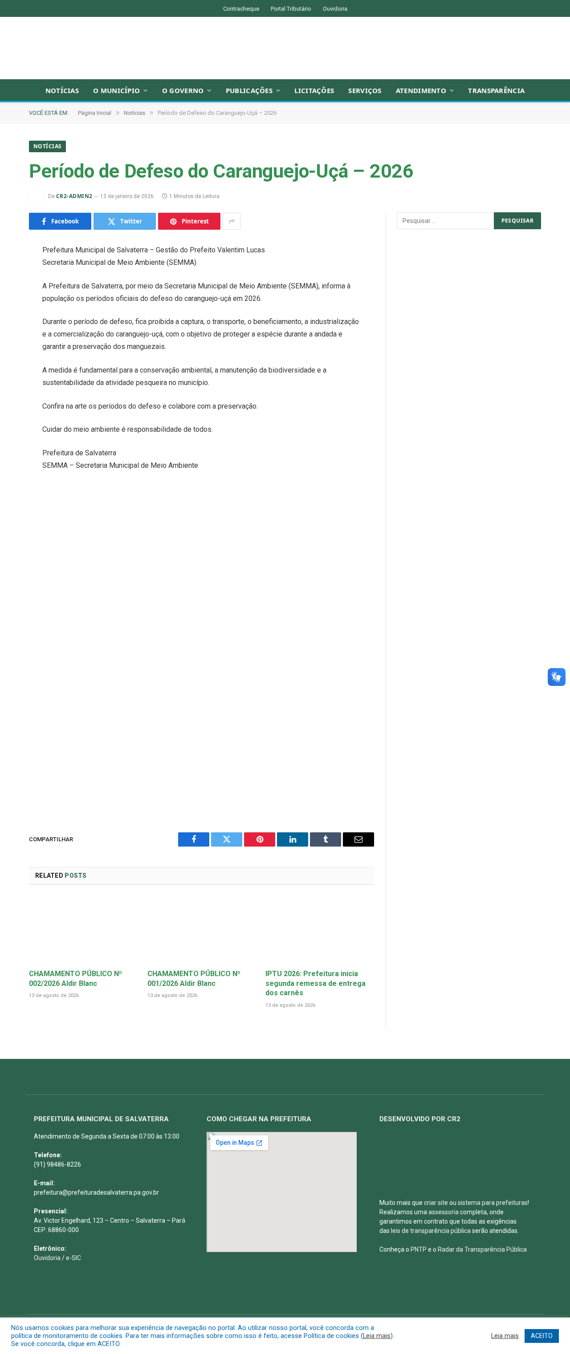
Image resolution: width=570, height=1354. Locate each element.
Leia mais (377, 1336)
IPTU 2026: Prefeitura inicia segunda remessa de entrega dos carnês (315, 983)
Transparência (496, 90)
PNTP (419, 1249)
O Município (116, 90)
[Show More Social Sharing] (231, 221)
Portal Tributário (291, 8)
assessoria (443, 1212)
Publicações (249, 90)
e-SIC (73, 1257)
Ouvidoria (335, 8)
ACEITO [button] (542, 1335)
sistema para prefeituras (493, 1202)
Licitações (314, 90)
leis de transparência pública (431, 1230)
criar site (436, 1202)
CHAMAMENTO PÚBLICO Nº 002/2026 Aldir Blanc (75, 978)
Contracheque (241, 8)
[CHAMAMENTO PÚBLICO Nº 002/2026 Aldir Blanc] (83, 929)
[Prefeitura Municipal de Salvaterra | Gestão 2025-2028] (285, 48)
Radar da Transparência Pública (482, 1249)
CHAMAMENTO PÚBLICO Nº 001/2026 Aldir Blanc (193, 978)
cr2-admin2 (74, 196)
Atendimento (421, 90)
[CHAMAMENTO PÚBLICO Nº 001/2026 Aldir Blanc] (201, 929)
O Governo (183, 90)
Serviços (364, 90)
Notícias (62, 90)
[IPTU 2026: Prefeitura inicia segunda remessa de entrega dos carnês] (319, 929)
